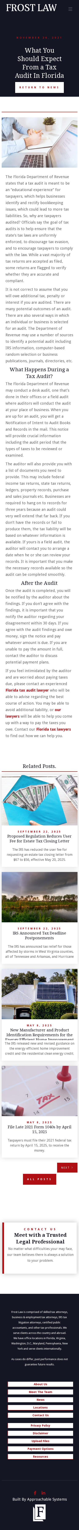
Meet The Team (40, 1392)
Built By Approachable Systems (39, 1499)
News (40, 1399)
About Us (40, 1384)
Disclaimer (40, 1433)
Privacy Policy (40, 1425)
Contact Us (40, 1415)
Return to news (39, 87)
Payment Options (41, 1449)
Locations (40, 1407)
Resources (40, 1456)
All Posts (39, 1179)
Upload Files (40, 1441)
